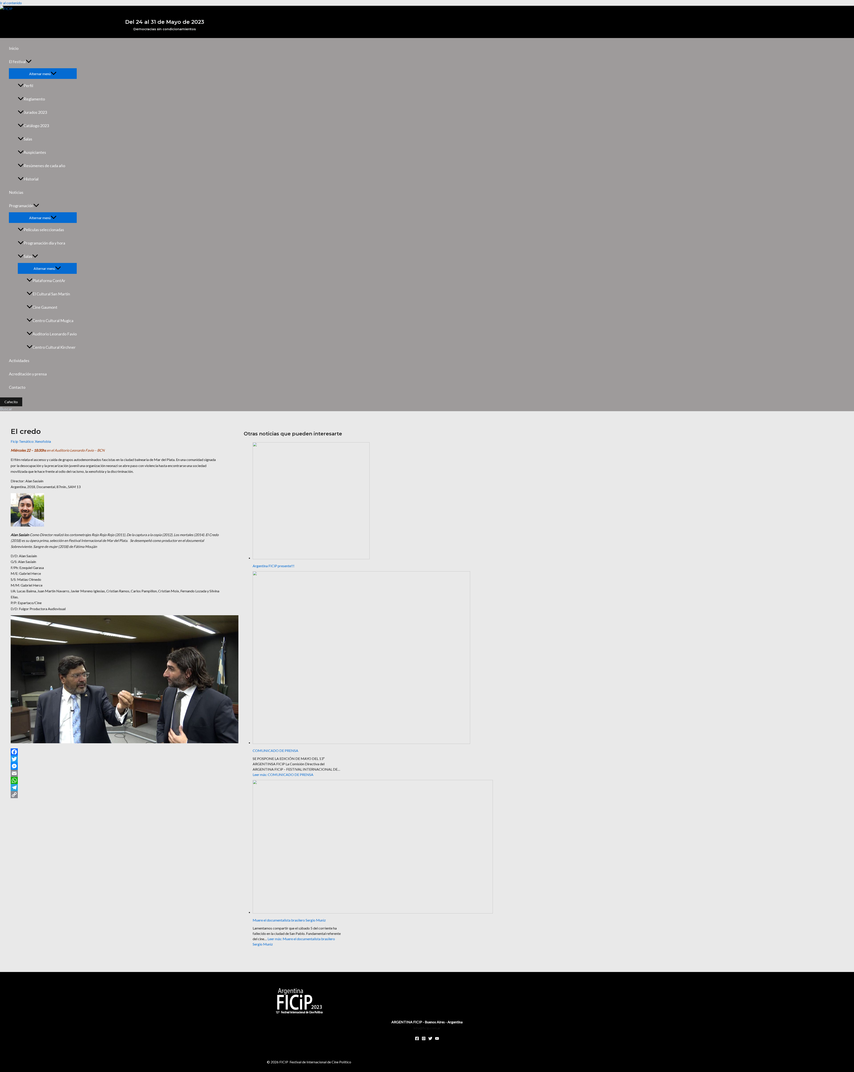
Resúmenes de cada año (44, 165)
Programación (21, 205)
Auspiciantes (35, 152)
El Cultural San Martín (51, 293)
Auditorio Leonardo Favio (54, 333)
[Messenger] (115, 766)
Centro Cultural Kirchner (54, 347)
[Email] (115, 773)
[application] (29, 61)
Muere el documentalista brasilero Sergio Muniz (289, 920)
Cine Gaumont (44, 307)
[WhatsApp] (115, 780)
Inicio (13, 48)
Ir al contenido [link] (11, 3)
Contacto (17, 387)
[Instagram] (424, 1039)
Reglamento (34, 98)
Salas (28, 138)
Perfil (28, 85)
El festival (17, 61)
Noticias (16, 192)
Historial (31, 178)
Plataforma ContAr (48, 280)
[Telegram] (115, 787)
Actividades (19, 360)
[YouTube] (437, 1039)
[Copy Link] (115, 794)
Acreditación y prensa (28, 373)
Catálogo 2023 (36, 125)
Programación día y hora (44, 242)
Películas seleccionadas (44, 229)
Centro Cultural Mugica (52, 320)
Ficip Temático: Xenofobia (31, 441)
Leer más (283, 774)
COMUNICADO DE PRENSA (275, 750)
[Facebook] (115, 751)
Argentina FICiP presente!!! (273, 566)
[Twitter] (115, 759)
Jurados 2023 (35, 112)
